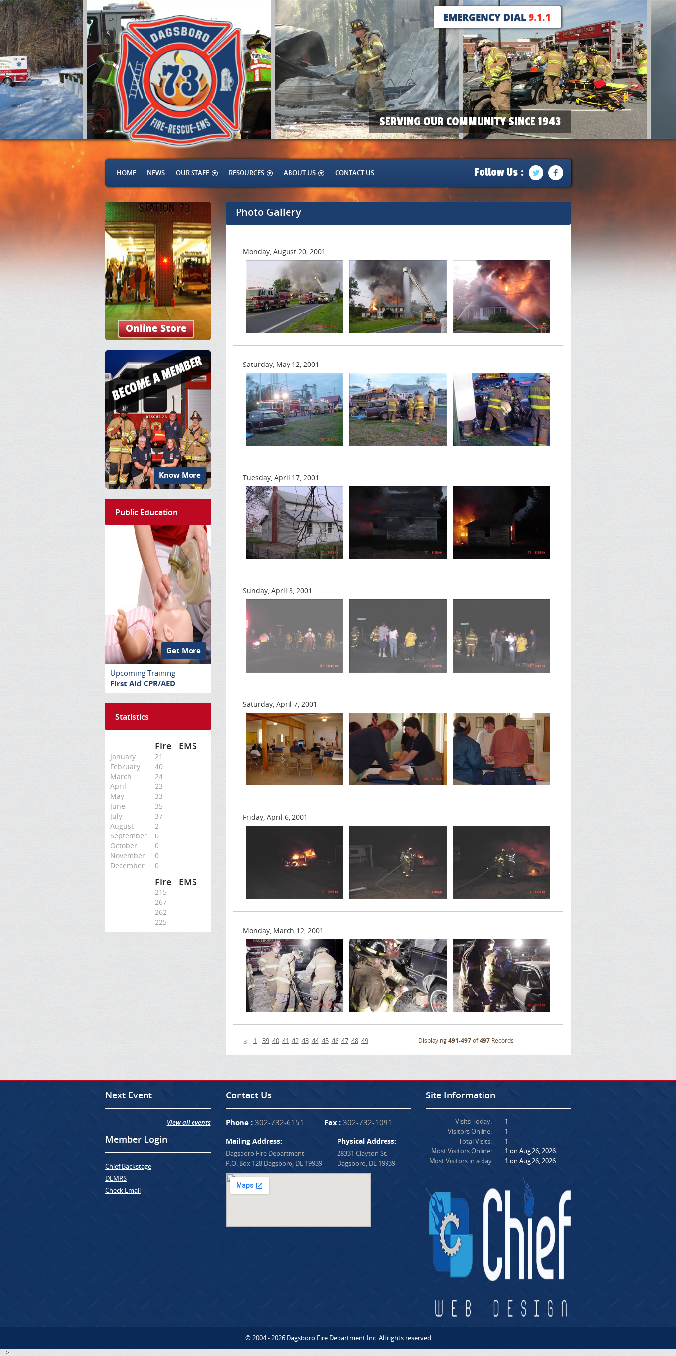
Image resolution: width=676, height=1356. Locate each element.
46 (335, 1040)
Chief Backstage (128, 1166)
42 (295, 1040)
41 (285, 1040)
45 (325, 1040)
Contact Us (354, 172)
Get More (183, 650)
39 (265, 1040)
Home (126, 172)
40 (275, 1040)
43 (305, 1040)
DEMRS (116, 1178)
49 (364, 1040)
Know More (180, 475)
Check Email (123, 1190)
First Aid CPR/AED (142, 683)
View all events (189, 1122)
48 (354, 1040)
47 (344, 1040)
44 (315, 1040)
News (156, 172)
